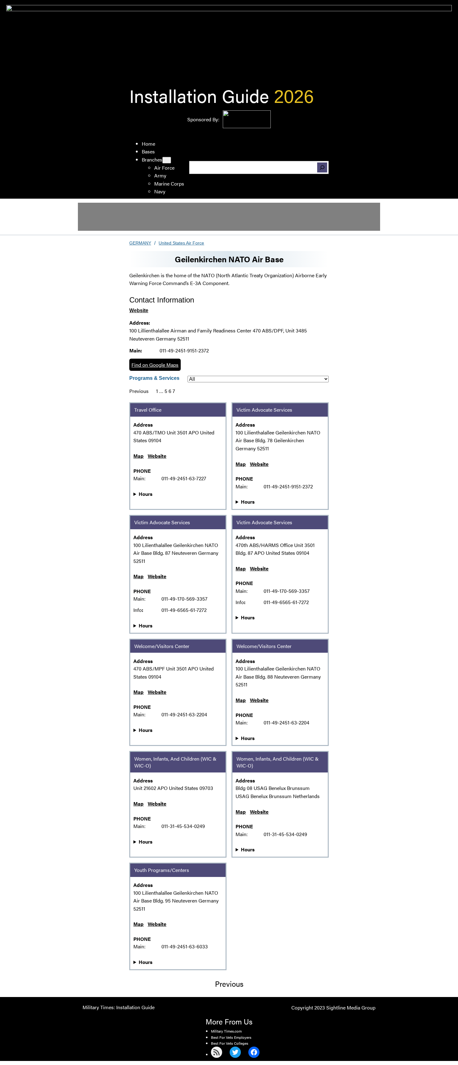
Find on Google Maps (155, 364)
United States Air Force (181, 242)
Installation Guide (199, 95)
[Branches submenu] (166, 160)
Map (138, 455)
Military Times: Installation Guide (119, 1007)
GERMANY (140, 242)
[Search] (322, 167)
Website (138, 310)
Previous (139, 391)
